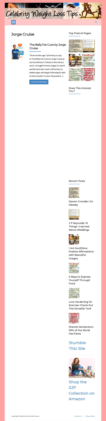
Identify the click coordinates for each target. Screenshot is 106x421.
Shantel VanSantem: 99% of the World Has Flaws (81, 330)
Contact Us (78, 416)
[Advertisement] (82, 136)
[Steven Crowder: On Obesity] (75, 46)
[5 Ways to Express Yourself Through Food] (88, 61)
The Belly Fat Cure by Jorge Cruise (47, 46)
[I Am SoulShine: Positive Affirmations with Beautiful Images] (75, 61)
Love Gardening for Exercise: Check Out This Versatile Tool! (81, 305)
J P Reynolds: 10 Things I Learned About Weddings (79, 226)
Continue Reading (39, 82)
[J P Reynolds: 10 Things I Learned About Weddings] (88, 46)
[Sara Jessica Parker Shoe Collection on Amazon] (82, 377)
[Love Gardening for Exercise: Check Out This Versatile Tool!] (75, 75)
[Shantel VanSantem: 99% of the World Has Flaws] (88, 75)
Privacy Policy (90, 416)
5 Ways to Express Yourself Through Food (79, 280)
